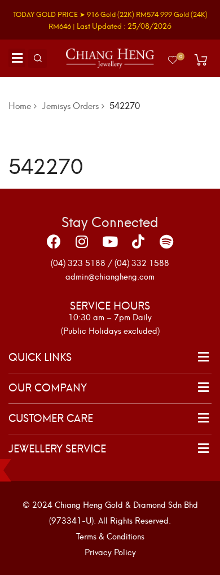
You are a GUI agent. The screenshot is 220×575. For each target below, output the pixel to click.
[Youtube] (110, 242)
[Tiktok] (138, 242)
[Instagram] (82, 242)
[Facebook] (53, 242)
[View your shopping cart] (201, 60)
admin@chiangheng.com (110, 275)
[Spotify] (166, 242)
